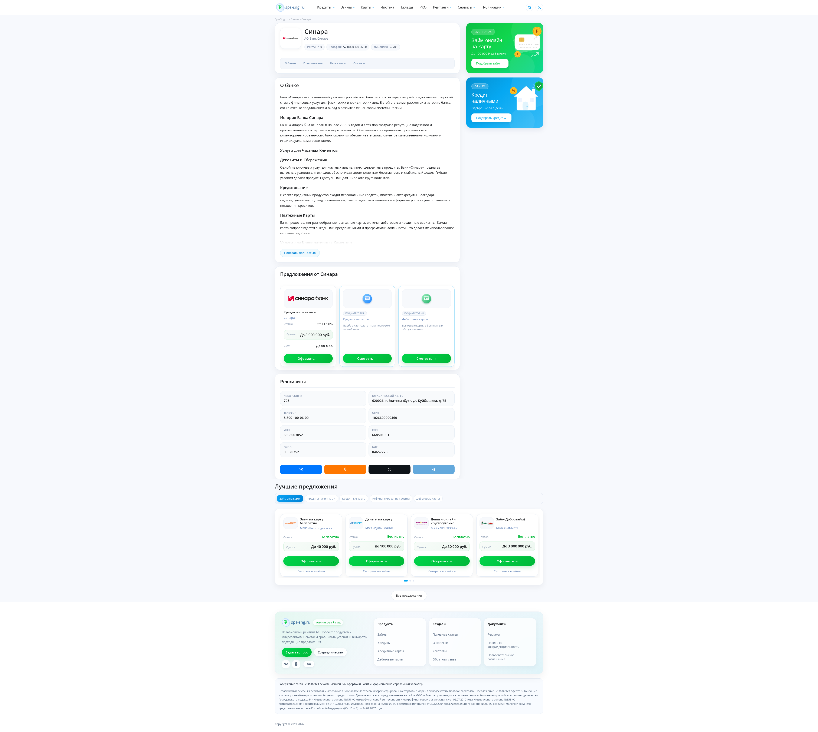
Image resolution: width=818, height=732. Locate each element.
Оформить (306, 358)
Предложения (313, 63)
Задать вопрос (297, 652)
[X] (389, 469)
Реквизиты (338, 63)
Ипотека (387, 7)
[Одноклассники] (345, 469)
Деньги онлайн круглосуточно (443, 521)
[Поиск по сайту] (529, 7)
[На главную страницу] (290, 7)
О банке (290, 63)
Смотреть (365, 358)
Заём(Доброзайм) (510, 519)
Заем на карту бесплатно (311, 521)
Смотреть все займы (311, 571)
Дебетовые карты (415, 319)
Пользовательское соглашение (501, 657)
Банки (295, 19)
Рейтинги (440, 7)
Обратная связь (444, 659)
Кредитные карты (356, 319)
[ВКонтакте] (301, 469)
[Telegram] (434, 469)
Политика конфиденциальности (504, 645)
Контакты (440, 651)
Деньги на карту (378, 519)
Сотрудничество (330, 652)
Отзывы (359, 63)
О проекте (440, 643)
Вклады (407, 7)
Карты (366, 7)
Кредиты (324, 7)
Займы (346, 7)
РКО (423, 7)
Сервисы (465, 7)
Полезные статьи (445, 634)
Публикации (491, 7)
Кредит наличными (300, 312)
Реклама (494, 634)
